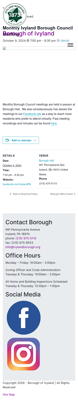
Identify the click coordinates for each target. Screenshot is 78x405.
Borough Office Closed (61, 193)
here (54, 123)
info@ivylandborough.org (22, 247)
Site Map (9, 394)
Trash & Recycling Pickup (25, 193)
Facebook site (32, 114)
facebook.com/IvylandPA (17, 184)
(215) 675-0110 (26, 238)
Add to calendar (21, 140)
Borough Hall (46, 160)
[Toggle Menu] (70, 45)
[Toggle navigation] (8, 45)
